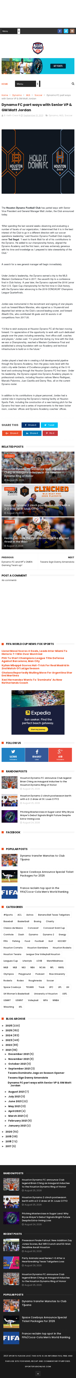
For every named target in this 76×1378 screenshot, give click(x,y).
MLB (15, 967)
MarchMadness (55, 960)
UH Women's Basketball (16, 993)
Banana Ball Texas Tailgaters (54, 914)
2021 (8, 1050)
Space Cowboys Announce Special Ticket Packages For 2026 (44, 1319)
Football (39, 941)
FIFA (6, 941)
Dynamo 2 (48, 934)
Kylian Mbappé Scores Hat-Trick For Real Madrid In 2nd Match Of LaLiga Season (35, 667)
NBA (32, 967)
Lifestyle (27, 960)
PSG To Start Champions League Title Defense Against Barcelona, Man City (33, 659)
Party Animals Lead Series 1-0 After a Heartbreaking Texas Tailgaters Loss (43, 1259)
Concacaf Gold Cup (54, 927)
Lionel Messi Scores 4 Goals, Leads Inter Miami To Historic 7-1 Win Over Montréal (34, 652)
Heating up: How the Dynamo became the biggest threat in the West (36, 539)
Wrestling (9, 1006)
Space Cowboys (12, 987)
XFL (20, 1006)
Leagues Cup (11, 960)
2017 (8, 1146)
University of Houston (46, 993)
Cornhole (9, 934)
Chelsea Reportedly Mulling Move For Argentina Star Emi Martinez (37, 674)
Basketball (23, 921)
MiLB (6, 967)
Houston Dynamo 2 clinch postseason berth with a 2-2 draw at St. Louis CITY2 (37, 507)
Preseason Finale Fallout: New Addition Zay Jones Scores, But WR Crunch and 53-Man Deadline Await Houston (47, 1244)
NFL (52, 967)
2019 (8, 1136)
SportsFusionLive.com (38, 1366)
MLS (28, 95)
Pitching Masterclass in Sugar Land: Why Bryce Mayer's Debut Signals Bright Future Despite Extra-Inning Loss (47, 815)
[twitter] (66, 31)
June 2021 (15, 1101)
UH (67, 987)
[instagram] (72, 31)
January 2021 (17, 1125)
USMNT (7, 1000)
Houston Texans (12, 954)
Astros (29, 914)
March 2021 (16, 1116)
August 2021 (16, 1091)
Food (27, 941)
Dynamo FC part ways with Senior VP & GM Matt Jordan (39, 1084)
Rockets (8, 980)
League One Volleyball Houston (43, 954)
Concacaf (33, 927)
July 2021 (14, 1096)
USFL (64, 993)
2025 (9, 1030)
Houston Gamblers (37, 947)
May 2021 (14, 1106)
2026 (9, 1025)
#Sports (8, 914)
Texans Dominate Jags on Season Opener (36, 1073)
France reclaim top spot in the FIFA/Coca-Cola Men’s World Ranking (44, 890)
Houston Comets (13, 947)
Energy (62, 934)
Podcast (40, 973)
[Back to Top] (38, 1373)
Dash (21, 934)
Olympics (9, 973)
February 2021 (18, 1120)
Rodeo (20, 980)
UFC (51, 987)
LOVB (39, 960)
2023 (9, 1040)
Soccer (38, 95)
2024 (9, 1035)
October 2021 (17, 1064)
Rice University (57, 973)
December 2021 (19, 1054)
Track (41, 987)
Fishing (16, 941)
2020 (9, 1131)
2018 (8, 1141)
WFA (45, 1000)
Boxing (37, 921)
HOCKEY (62, 941)
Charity (50, 921)
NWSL (61, 967)
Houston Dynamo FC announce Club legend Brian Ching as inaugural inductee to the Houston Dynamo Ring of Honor (36, 472)
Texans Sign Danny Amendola (28, 1077)
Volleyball (33, 1000)
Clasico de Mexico (13, 927)
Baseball (8, 921)
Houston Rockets (62, 947)
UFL (60, 987)
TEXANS (30, 987)
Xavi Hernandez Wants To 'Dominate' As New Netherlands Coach (32, 681)
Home (5, 83)
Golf (50, 941)
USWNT (19, 1000)
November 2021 (19, 1059)
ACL (19, 914)
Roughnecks (35, 980)
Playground (25, 973)
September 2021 (19, 1068)
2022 (9, 1045)
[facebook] (60, 31)
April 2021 (14, 1111)
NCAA (42, 967)
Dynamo (17, 95)
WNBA (55, 1000)
